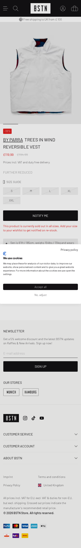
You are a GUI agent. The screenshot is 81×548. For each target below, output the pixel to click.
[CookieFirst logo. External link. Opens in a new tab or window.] (4, 253)
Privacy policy (69, 249)
